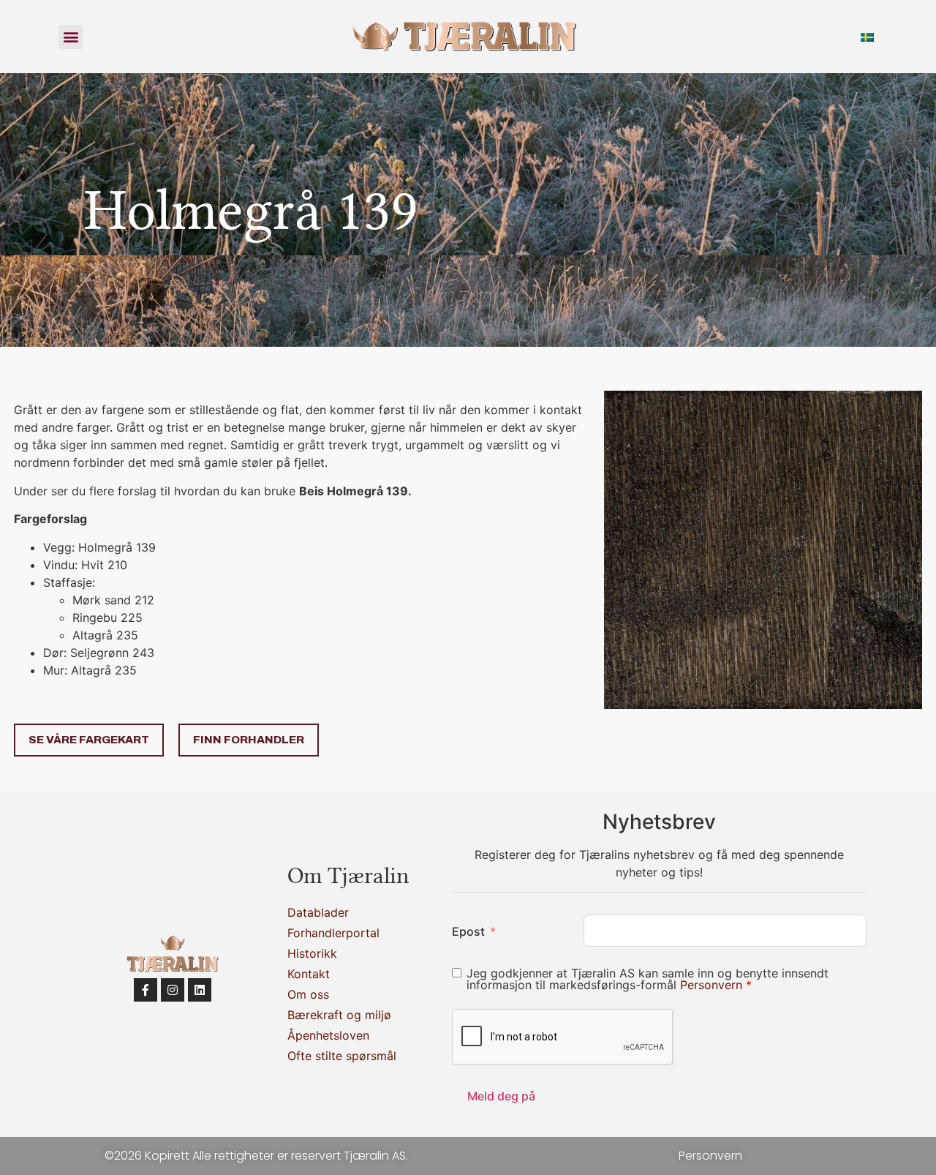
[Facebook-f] (145, 990)
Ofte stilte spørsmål (341, 1055)
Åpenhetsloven (328, 1035)
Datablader (318, 912)
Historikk (312, 953)
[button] (70, 37)
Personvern (713, 984)
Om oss (308, 994)
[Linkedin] (199, 990)
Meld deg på (501, 1096)
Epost (468, 931)
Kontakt (308, 973)
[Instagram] (172, 990)
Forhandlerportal (333, 933)
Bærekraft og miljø (339, 1014)
